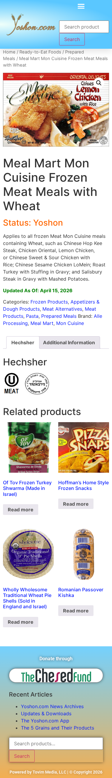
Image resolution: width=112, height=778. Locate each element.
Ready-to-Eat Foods (40, 52)
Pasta (32, 316)
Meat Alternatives (62, 309)
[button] (81, 6)
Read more (20, 510)
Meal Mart (41, 323)
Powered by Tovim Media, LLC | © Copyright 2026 (56, 772)
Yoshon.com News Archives (52, 706)
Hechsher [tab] (22, 342)
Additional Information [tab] (69, 342)
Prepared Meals (58, 316)
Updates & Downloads (46, 713)
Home (9, 52)
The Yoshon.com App (45, 721)
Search (72, 39)
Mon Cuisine (70, 323)
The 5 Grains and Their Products (57, 728)
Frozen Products (49, 302)
